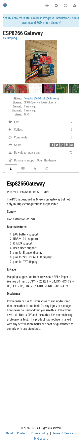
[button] (75, 44)
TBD (32, 428)
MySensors (41, 438)
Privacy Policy (39, 433)
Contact (22, 433)
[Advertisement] (41, 379)
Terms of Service (63, 433)
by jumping (10, 38)
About (9, 433)
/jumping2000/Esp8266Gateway (41, 98)
